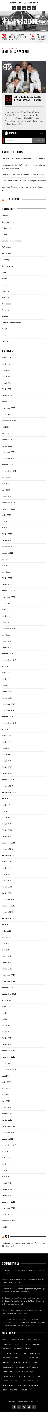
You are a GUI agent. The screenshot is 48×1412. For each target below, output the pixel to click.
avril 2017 (6, 817)
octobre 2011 (7, 1214)
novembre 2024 (8, 458)
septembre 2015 (9, 918)
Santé (4, 329)
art (29, 1340)
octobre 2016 (7, 849)
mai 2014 (5, 1019)
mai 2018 (5, 748)
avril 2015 (6, 950)
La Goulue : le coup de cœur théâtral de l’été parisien (23, 158)
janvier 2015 (7, 969)
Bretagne (26, 1344)
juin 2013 (6, 1088)
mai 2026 (5, 370)
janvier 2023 (7, 540)
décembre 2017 (8, 779)
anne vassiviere (18, 1340)
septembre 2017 (9, 792)
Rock (11, 1385)
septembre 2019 (9, 660)
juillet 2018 (6, 736)
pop (23, 1381)
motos (4, 285)
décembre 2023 (8, 502)
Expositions (7, 253)
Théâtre (5, 341)
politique (15, 1381)
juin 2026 (6, 364)
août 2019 (6, 666)
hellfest (6, 1362)
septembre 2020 (9, 628)
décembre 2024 (8, 452)
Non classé (6, 304)
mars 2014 (6, 1032)
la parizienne (32, 1367)
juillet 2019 (6, 673)
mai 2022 (5, 565)
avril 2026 (6, 376)
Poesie (5, 316)
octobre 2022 (7, 553)
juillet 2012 (6, 1158)
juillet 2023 (6, 515)
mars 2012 (6, 1183)
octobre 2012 (7, 1139)
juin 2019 (6, 679)
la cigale (20, 1367)
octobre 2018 (7, 717)
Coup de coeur (8, 222)
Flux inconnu (12, 199)
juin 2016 (6, 868)
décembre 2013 (8, 1050)
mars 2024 (6, 496)
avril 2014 (6, 1025)
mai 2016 (5, 874)
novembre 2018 (8, 710)
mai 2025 (5, 427)
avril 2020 (6, 635)
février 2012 (7, 1189)
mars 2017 (6, 824)
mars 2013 (6, 1107)
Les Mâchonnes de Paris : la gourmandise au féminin (23, 174)
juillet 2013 (6, 1082)
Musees (5, 291)
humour (26, 1362)
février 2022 (7, 578)
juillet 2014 (6, 1006)
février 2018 (7, 767)
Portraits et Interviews (11, 322)
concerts (18, 1349)
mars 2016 (6, 880)
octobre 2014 (7, 987)
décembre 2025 (8, 402)
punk (39, 1381)
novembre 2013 (8, 1057)
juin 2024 (6, 477)
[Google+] (19, 8)
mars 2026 (6, 383)
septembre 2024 (9, 471)
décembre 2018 (8, 704)
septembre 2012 (9, 1145)
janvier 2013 (7, 1120)
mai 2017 (5, 811)
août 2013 (6, 1076)
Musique (5, 297)
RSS (7, 1236)
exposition (35, 1353)
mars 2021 (6, 622)
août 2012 (6, 1151)
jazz (35, 1362)
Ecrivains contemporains (12, 241)
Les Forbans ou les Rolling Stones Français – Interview (28, 98)
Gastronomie (7, 266)
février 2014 (7, 1038)
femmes (6, 1358)
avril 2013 (6, 1101)
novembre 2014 (8, 981)
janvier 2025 (7, 446)
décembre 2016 (8, 843)
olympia (22, 1376)
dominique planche (11, 1353)
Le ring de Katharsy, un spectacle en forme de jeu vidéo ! (18, 36)
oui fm (31, 1376)
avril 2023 (6, 528)
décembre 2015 (8, 899)
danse (27, 1349)
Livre (4, 272)
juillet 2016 (6, 861)
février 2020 (7, 647)
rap (4, 1385)
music (20, 1372)
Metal (12, 1372)
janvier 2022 (7, 584)
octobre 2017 (7, 786)
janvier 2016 (7, 893)
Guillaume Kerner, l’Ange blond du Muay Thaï (20, 1298)
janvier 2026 (7, 395)
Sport (4, 335)
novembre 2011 (8, 1208)
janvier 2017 (7, 836)
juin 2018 (6, 742)
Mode (4, 278)
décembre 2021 (8, 591)
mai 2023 (5, 521)
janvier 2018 (7, 773)
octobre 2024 (7, 465)
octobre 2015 (7, 912)
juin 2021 (6, 616)
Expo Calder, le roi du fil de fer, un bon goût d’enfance (24, 180)
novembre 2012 (8, 1132)
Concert (7, 1349)
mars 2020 (6, 641)
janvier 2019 (7, 698)
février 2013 (7, 1113)
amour (6, 1340)
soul (5, 1390)
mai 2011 (5, 1227)
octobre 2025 (7, 414)
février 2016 (7, 887)
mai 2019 (5, 685)
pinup (5, 1381)
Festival (16, 1358)
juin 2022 (6, 559)
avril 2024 (6, 490)
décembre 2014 (8, 975)
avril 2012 (6, 1176)
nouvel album (9, 1376)
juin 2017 (6, 805)
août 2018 (6, 729)
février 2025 (7, 439)
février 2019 (7, 691)
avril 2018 (6, 754)
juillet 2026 (6, 357)
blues (16, 1344)
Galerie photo (7, 259)
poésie (31, 1381)
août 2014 (6, 1000)
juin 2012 (6, 1164)
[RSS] (24, 8)
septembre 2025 (9, 420)
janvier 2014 (7, 1044)
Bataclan (7, 1344)
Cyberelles (6, 228)
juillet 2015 (6, 931)
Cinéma (5, 215)
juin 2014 (6, 1013)
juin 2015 (6, 937)
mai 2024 (5, 483)
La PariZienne (14, 133)
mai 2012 (5, 1170)
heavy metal (34, 1358)
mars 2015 (6, 956)
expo (25, 1353)
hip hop (16, 1362)
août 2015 (6, 924)
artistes (37, 1340)
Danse (4, 234)
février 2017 (7, 830)
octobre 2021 (7, 603)
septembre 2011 (9, 1221)
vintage (23, 1390)
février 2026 (7, 389)
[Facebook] (14, 8)
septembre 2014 (9, 994)
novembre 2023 (8, 509)
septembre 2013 (9, 1069)
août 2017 (6, 798)
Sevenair (5, 1279)
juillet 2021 (6, 610)
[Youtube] (34, 8)
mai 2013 (5, 1095)
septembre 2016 (9, 855)
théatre (13, 1390)
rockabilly (21, 1385)
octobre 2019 (7, 654)
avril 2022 (6, 572)
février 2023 (7, 534)
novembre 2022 (8, 546)
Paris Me (5, 310)
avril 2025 (6, 433)
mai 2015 (5, 943)
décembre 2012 (8, 1126)
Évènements (7, 247)
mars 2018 (6, 761)
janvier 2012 (7, 1195)
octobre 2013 (7, 1063)
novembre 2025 (8, 408)
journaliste (8, 1367)
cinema (36, 1344)
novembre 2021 (8, 597)
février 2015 (7, 962)
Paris (39, 1376)
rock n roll (34, 1385)
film (24, 1358)
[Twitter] (29, 8)
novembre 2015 (8, 906)
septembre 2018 (9, 723)
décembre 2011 (8, 1202)
